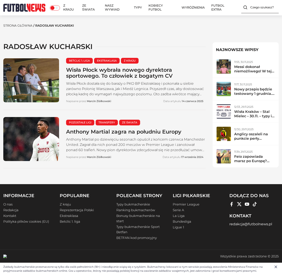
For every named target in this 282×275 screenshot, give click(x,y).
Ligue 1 (178, 227)
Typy (138, 7)
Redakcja (11, 210)
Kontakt (9, 216)
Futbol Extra (217, 7)
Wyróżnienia (193, 7)
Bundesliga (182, 222)
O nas (8, 204)
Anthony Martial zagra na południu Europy (123, 131)
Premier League (186, 204)
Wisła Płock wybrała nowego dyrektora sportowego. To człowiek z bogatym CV (119, 73)
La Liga (179, 216)
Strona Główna (17, 26)
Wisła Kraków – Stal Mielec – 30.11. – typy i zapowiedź (253, 116)
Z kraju (68, 7)
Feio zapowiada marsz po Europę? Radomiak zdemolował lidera (251, 163)
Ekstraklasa (69, 216)
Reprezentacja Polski (77, 210)
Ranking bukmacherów (135, 210)
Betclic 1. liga (70, 222)
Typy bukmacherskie (133, 204)
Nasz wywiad (112, 7)
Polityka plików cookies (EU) (26, 222)
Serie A (178, 210)
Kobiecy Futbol (155, 7)
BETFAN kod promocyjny (136, 238)
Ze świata (88, 7)
